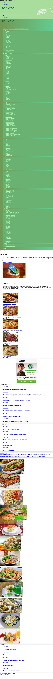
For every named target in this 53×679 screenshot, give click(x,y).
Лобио (7, 86)
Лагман (7, 37)
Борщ (7, 32)
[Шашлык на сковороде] (10, 488)
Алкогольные (9, 155)
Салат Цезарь (9, 129)
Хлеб (7, 217)
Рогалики (8, 221)
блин (1, 454)
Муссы (7, 181)
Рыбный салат (9, 112)
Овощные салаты (10, 118)
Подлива (8, 98)
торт (40, 456)
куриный (34, 454)
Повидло (8, 160)
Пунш (7, 139)
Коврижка (8, 241)
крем (31, 454)
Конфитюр (8, 159)
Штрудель (8, 232)
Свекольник (9, 43)
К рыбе (7, 206)
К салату (8, 207)
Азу (6, 55)
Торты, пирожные (10, 215)
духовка (10, 454)
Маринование (9, 162)
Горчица (8, 201)
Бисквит (8, 223)
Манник (7, 234)
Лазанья (8, 83)
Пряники (8, 227)
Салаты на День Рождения (12, 131)
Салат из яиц (9, 117)
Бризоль (8, 65)
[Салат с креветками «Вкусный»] (10, 550)
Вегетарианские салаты (12, 104)
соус (32, 456)
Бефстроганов (9, 58)
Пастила (8, 182)
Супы (4, 30)
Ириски (7, 175)
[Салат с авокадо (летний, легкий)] (11, 581)
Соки (7, 153)
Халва (7, 187)
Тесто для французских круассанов (12, 317)
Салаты (5, 102)
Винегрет (8, 103)
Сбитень (8, 145)
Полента (8, 99)
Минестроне (9, 38)
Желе (7, 172)
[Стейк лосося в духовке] (10, 566)
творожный (35, 456)
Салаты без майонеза (11, 130)
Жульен (8, 76)
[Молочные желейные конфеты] (10, 643)
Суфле (7, 242)
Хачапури (8, 229)
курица (37, 454)
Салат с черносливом (11, 128)
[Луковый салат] (10, 627)
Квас (7, 143)
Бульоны (8, 34)
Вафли (7, 210)
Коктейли (8, 154)
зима (17, 454)
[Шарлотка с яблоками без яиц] (11, 612)
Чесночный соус (10, 198)
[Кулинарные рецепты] (8, 13)
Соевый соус (9, 192)
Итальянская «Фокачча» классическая (12, 330)
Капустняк (8, 35)
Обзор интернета (10, 244)
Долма (7, 72)
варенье (4, 454)
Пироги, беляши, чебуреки (12, 212)
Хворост (8, 220)
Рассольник (8, 42)
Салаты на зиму (10, 133)
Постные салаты (10, 120)
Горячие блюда (7, 53)
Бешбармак (9, 60)
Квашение (8, 167)
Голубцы (8, 69)
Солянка (8, 45)
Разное (5, 243)
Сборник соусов (10, 190)
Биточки (8, 62)
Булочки (8, 222)
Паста (7, 93)
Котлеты (8, 82)
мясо (46, 454)
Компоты (8, 148)
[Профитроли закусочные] (10, 302)
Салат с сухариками (11, 125)
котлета (28, 454)
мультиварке (42, 454)
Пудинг (7, 184)
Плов (7, 97)
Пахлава (8, 225)
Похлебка (8, 41)
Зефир (7, 174)
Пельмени (8, 96)
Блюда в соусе (9, 200)
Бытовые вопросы (10, 246)
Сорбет (7, 185)
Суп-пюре (8, 46)
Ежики (7, 73)
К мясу (7, 203)
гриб (7, 454)
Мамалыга (8, 87)
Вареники (8, 67)
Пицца (7, 228)
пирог (7, 456)
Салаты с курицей (10, 113)
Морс (7, 144)
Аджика (7, 165)
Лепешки (8, 226)
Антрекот (8, 56)
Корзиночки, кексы (10, 216)
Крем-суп (8, 36)
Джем (7, 166)
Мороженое (9, 180)
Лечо (7, 161)
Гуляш (7, 71)
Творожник (8, 238)
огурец (49, 454)
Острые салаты (9, 119)
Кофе (7, 141)
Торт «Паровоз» (9, 283)
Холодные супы (10, 50)
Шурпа (7, 51)
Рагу (7, 100)
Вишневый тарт (7, 343)
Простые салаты (10, 122)
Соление (8, 164)
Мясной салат (9, 110)
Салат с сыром (9, 127)
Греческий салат (10, 105)
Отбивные (8, 92)
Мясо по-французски (11, 89)
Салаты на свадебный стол (13, 134)
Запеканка (8, 236)
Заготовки (6, 156)
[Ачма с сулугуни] (10, 355)
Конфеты (8, 176)
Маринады (8, 197)
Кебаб (7, 81)
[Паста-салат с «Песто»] (11, 504)
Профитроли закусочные (9, 304)
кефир (24, 454)
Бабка (7, 57)
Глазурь (8, 239)
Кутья (7, 177)
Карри (7, 78)
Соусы (5, 189)
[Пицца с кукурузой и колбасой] (12, 473)
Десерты (5, 170)
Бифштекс (8, 63)
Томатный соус (9, 196)
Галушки (8, 68)
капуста (21, 454)
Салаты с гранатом (10, 135)
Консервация (9, 169)
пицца (14, 456)
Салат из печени (10, 123)
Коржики (8, 211)
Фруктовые (8, 149)
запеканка (14, 454)
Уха (6, 47)
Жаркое (8, 74)
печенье (2, 456)
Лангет (7, 84)
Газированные (9, 151)
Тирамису (8, 186)
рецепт (23, 456)
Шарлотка (8, 233)
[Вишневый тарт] (10, 342)
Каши (7, 79)
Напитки (5, 138)
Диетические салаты (11, 114)
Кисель (7, 146)
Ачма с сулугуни (7, 356)
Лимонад (8, 150)
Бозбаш (8, 31)
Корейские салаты (10, 108)
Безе (7, 171)
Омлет (7, 91)
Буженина (8, 66)
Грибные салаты (10, 107)
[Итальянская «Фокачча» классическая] (10, 329)
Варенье (8, 158)
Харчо (7, 48)
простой (20, 456)
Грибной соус (9, 202)
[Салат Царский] (11, 535)
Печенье (8, 218)
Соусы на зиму (9, 195)
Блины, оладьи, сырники (12, 213)
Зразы (7, 77)
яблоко (43, 456)
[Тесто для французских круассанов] (10, 315)
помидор (17, 456)
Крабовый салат (10, 109)
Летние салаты (9, 115)
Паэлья (7, 94)
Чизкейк (8, 231)
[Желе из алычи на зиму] (11, 596)
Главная (2, 250)
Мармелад (8, 179)
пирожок (11, 456)
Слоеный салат (9, 136)
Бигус (7, 61)
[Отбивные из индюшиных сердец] (13, 519)
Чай (7, 140)
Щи (6, 52)
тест (38, 456)
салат (27, 456)
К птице (7, 205)
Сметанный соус (10, 191)
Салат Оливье (9, 124)
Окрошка (8, 40)
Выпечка (5, 208)
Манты (7, 88)
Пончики (8, 237)
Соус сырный (9, 194)
